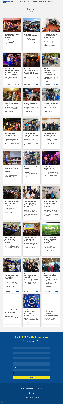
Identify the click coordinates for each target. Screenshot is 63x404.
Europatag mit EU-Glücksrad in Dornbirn (30, 35)
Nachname (15, 382)
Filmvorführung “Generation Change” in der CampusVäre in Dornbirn (11, 169)
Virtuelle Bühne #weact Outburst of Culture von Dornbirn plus (11, 346)
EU (15, 1)
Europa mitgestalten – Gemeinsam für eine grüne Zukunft (30, 275)
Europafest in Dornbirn (11, 310)
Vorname (14, 377)
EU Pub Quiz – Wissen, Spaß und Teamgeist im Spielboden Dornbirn (11, 70)
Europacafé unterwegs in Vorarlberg (51, 104)
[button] (2, 402)
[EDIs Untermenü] (13, 1)
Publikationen (49, 1)
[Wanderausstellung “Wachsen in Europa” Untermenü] (31, 2)
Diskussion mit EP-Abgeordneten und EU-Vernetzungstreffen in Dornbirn (11, 240)
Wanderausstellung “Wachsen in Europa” (24, 2)
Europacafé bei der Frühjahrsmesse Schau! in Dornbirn (31, 135)
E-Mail (14, 387)
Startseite (29, 11)
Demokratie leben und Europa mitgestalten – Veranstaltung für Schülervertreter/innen (50, 36)
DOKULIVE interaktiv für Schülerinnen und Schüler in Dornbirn (31, 239)
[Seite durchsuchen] (58, 2)
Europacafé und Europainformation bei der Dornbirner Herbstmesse (11, 276)
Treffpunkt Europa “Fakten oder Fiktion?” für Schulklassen (11, 135)
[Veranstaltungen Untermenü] (45, 1)
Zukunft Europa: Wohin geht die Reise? (31, 345)
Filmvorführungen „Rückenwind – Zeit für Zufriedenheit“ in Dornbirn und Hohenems (31, 71)
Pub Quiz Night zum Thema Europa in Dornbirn (49, 168)
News (54, 1)
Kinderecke (35, 1)
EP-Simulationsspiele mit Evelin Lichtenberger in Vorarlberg (51, 275)
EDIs (12, 1)
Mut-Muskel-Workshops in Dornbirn (31, 104)
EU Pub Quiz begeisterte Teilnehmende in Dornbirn (11, 35)
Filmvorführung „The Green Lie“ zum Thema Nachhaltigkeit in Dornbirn (50, 240)
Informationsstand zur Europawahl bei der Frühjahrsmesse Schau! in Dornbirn (51, 204)
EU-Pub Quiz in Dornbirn (11, 103)
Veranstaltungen (42, 1)
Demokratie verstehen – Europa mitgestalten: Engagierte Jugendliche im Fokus (31, 204)
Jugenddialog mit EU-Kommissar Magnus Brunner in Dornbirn (50, 135)
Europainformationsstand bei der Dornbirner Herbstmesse (51, 311)
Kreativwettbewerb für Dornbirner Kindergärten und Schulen (31, 311)
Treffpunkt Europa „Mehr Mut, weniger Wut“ (11, 202)
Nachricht (14, 392)
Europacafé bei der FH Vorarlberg (30, 167)
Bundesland (15, 399)
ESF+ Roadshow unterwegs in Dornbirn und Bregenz (50, 70)
